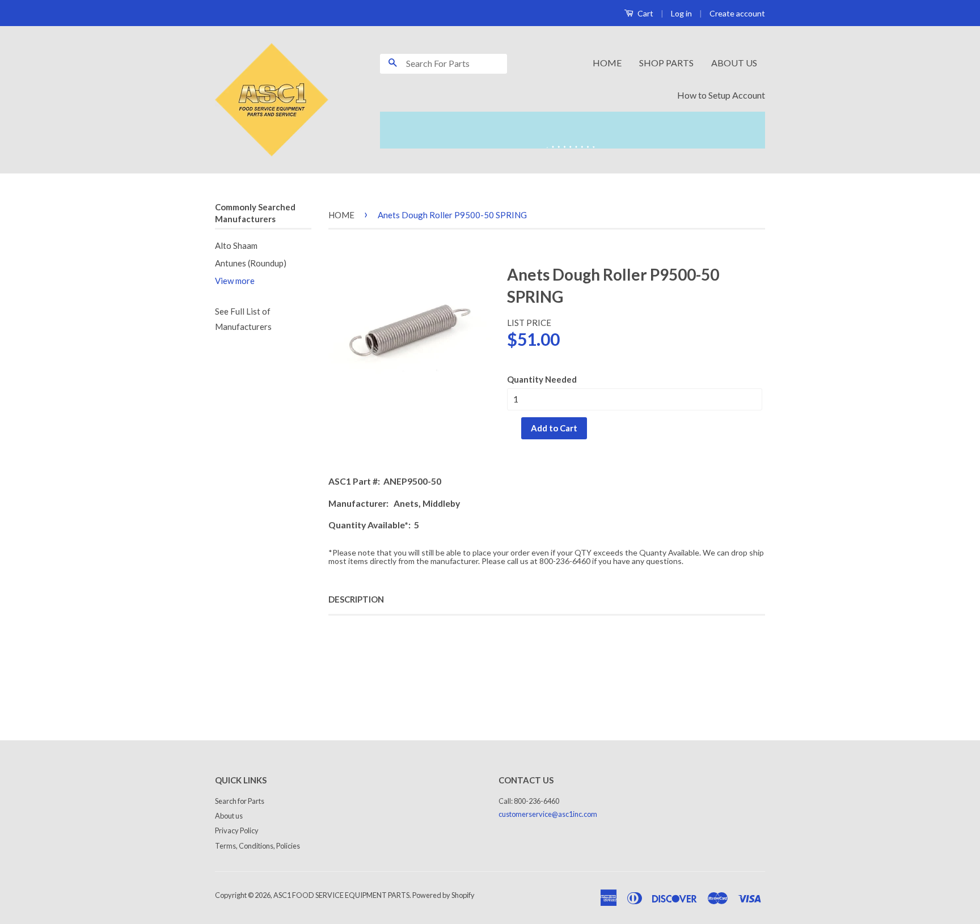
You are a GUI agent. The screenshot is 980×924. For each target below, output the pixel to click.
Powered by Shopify (443, 895)
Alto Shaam (236, 245)
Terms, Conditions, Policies (257, 845)
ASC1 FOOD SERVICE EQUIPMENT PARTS (341, 895)
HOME (607, 62)
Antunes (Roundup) (250, 263)
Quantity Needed (542, 379)
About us (229, 815)
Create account (737, 13)
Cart (644, 13)
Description (356, 599)
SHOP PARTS (666, 62)
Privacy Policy (237, 830)
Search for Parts (239, 801)
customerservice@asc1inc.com (548, 814)
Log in (681, 13)
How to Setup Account (721, 95)
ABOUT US (734, 62)
